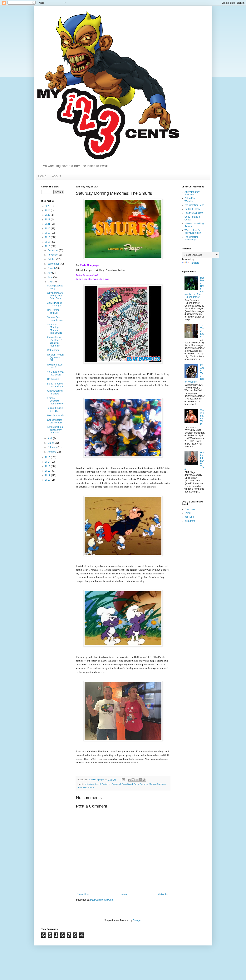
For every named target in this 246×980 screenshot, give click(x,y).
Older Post (163, 894)
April (50, 438)
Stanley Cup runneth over (55, 318)
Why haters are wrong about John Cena (55, 296)
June (50, 277)
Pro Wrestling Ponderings (191, 238)
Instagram (189, 521)
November (53, 254)
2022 (48, 219)
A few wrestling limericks (55, 392)
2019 (48, 233)
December (53, 250)
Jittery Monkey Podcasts (191, 193)
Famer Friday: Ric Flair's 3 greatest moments (54, 341)
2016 (48, 246)
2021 (48, 224)
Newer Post (83, 894)
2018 (48, 237)
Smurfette (81, 787)
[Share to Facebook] (140, 780)
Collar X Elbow (192, 209)
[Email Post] (123, 779)
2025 (48, 206)
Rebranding (53, 350)
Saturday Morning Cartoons (153, 784)
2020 (48, 228)
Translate (194, 262)
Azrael (98, 784)
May (49, 281)
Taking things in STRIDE (55, 409)
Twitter (187, 513)
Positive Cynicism (193, 213)
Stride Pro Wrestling (189, 199)
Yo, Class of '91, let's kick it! (55, 373)
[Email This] (129, 780)
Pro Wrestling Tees (194, 205)
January (52, 451)
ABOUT (56, 176)
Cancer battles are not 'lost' (54, 421)
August (51, 268)
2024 (48, 210)
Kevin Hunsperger (90, 265)
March (51, 442)
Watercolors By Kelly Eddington (192, 231)
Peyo (136, 784)
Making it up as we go (55, 287)
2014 (48, 461)
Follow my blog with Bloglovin (92, 278)
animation (89, 784)
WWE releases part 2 (54, 366)
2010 (48, 479)
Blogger (137, 920)
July (49, 272)
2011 (48, 475)
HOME (42, 176)
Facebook (189, 509)
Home (124, 894)
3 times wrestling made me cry (55, 401)
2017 (48, 242)
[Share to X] (137, 780)
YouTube (189, 517)
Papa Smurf (127, 784)
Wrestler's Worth (55, 415)
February (52, 447)
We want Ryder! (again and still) (55, 357)
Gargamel (116, 784)
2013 (48, 466)
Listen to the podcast (87, 275)
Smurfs (91, 787)
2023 (48, 215)
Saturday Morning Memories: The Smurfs (54, 328)
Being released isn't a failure (55, 385)
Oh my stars (53, 379)
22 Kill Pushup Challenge (54, 304)
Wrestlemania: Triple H (202, 417)
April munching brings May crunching (55, 430)
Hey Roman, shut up (53, 311)
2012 (48, 470)
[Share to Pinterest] (144, 780)
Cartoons (106, 784)
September (53, 263)
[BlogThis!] (133, 780)
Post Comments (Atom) (102, 899)
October (51, 259)
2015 (48, 457)
